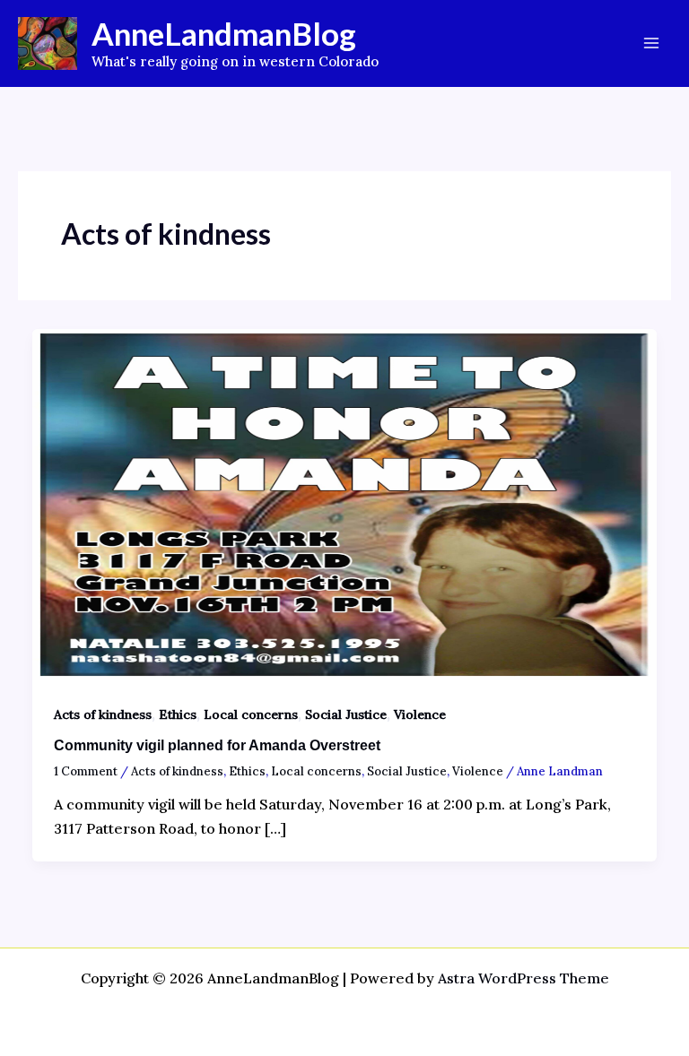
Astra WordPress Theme (523, 978)
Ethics (177, 714)
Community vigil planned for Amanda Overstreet (217, 745)
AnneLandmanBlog (224, 33)
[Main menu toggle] (651, 43)
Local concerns (251, 714)
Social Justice (346, 714)
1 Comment (86, 771)
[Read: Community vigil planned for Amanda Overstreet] (344, 503)
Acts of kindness (103, 714)
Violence (420, 714)
